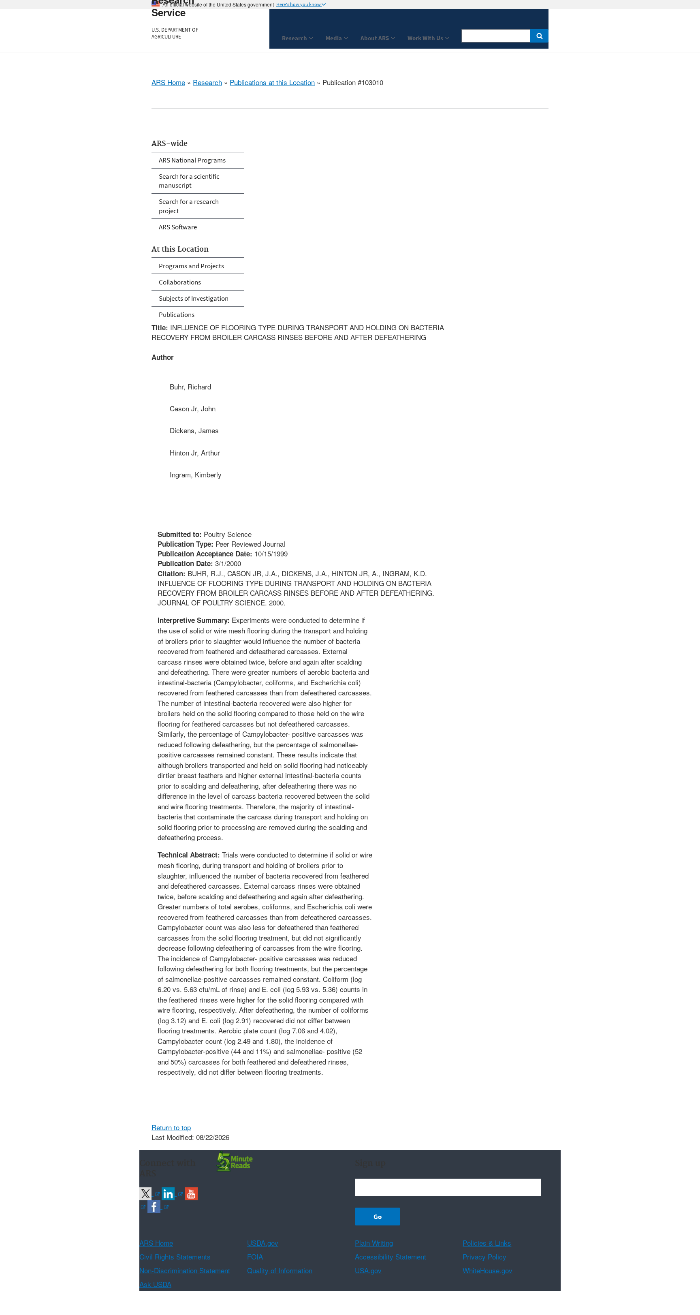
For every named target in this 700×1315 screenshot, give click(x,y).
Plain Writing (374, 1243)
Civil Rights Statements (175, 1256)
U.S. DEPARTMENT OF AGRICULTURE (175, 33)
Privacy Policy (484, 1256)
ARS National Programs (192, 160)
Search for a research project (189, 206)
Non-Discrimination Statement (184, 1270)
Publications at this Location (272, 82)
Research (207, 82)
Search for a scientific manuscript (189, 181)
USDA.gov (262, 1243)
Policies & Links (487, 1243)
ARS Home (168, 82)
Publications (176, 314)
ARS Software (178, 226)
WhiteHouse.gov (487, 1270)
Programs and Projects (191, 265)
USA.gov (368, 1270)
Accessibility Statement (390, 1256)
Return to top (171, 1127)
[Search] (539, 36)
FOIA (255, 1256)
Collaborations (180, 282)
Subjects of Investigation (193, 298)
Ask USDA (155, 1284)
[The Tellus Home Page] (233, 1160)
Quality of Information (279, 1270)
